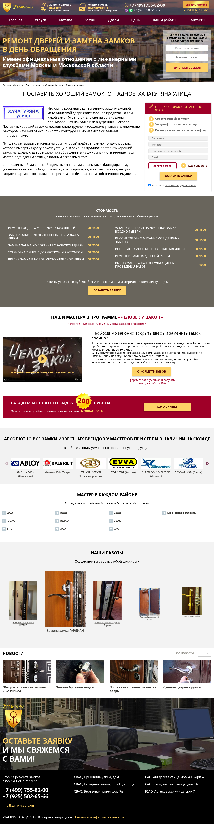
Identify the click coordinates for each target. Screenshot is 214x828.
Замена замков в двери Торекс (107, 632)
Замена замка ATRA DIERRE (22, 618)
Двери (113, 20)
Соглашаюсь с (173, 185)
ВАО (10, 528)
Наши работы (164, 20)
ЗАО (63, 528)
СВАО (117, 521)
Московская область (181, 513)
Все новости (185, 653)
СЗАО (117, 513)
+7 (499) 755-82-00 (147, 5)
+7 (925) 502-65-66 (147, 10)
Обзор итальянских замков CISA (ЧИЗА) (24, 689)
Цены (135, 20)
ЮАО (63, 513)
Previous (6, 467)
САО (116, 528)
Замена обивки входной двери (149, 624)
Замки (90, 20)
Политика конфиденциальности (99, 817)
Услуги (40, 20)
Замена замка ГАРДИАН (65, 622)
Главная (15, 20)
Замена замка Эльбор (191, 616)
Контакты (197, 20)
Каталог (65, 20)
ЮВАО (11, 521)
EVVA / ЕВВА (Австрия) (123, 472)
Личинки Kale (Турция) (58, 472)
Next (207, 467)
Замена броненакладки (75, 687)
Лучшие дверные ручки (182, 687)
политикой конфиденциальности (180, 185)
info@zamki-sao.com (18, 805)
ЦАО (10, 513)
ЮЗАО (64, 521)
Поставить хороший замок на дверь (133, 689)
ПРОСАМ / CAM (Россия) (188, 472)
